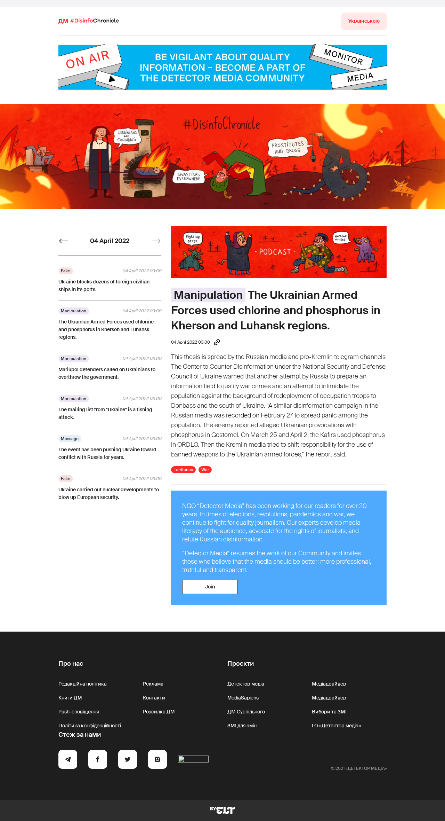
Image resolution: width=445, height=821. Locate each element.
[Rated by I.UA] (193, 760)
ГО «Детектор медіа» (336, 725)
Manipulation (208, 295)
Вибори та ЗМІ (329, 712)
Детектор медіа (245, 684)
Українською (364, 21)
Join (210, 587)
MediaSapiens (243, 698)
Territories (183, 469)
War (205, 469)
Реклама (153, 684)
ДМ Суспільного (246, 712)
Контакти (154, 698)
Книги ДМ (70, 698)
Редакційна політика (82, 684)
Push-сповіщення (78, 712)
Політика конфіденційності (89, 725)
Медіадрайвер (329, 684)
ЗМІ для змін (242, 725)
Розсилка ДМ (159, 712)
